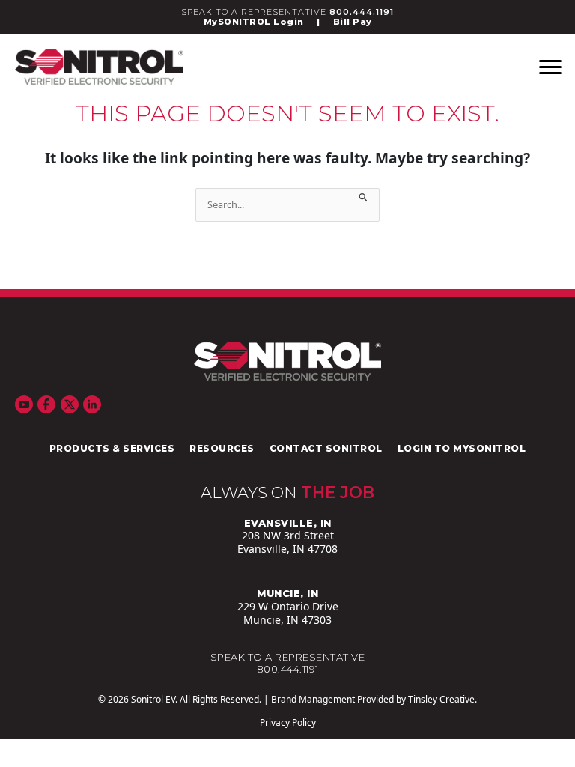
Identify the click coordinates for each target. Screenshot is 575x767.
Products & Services (112, 448)
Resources (222, 448)
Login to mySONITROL (462, 448)
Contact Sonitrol (326, 448)
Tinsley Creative (441, 699)
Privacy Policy (288, 722)
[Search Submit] (363, 195)
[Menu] (550, 67)
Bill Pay (352, 21)
